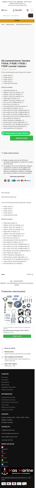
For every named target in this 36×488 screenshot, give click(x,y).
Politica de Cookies (7, 409)
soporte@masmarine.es (9, 436)
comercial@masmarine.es (10, 433)
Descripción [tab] (5, 193)
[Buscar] (30, 15)
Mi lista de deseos (7, 389)
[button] (31, 10)
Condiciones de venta (8, 397)
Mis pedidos (5, 382)
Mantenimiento (10, 24)
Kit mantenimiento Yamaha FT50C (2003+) (16, 330)
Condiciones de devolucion (9, 402)
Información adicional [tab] (8, 197)
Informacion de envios (8, 400)
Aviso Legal (5, 405)
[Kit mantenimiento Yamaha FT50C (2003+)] (17, 310)
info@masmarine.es (19, 3)
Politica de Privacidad (8, 407)
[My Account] (27, 10)
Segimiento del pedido (8, 387)
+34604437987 (12, 1)
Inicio (2, 24)
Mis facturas (5, 384)
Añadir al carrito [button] (17, 336)
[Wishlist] (30, 297)
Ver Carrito (4, 380)
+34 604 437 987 (7, 440)
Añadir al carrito (21, 138)
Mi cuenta (4, 377)
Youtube (4, 458)
